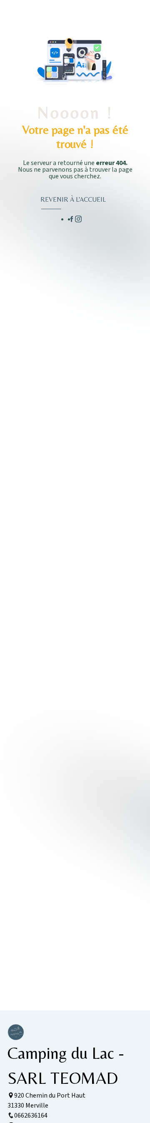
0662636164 (31, 1115)
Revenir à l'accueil (73, 199)
